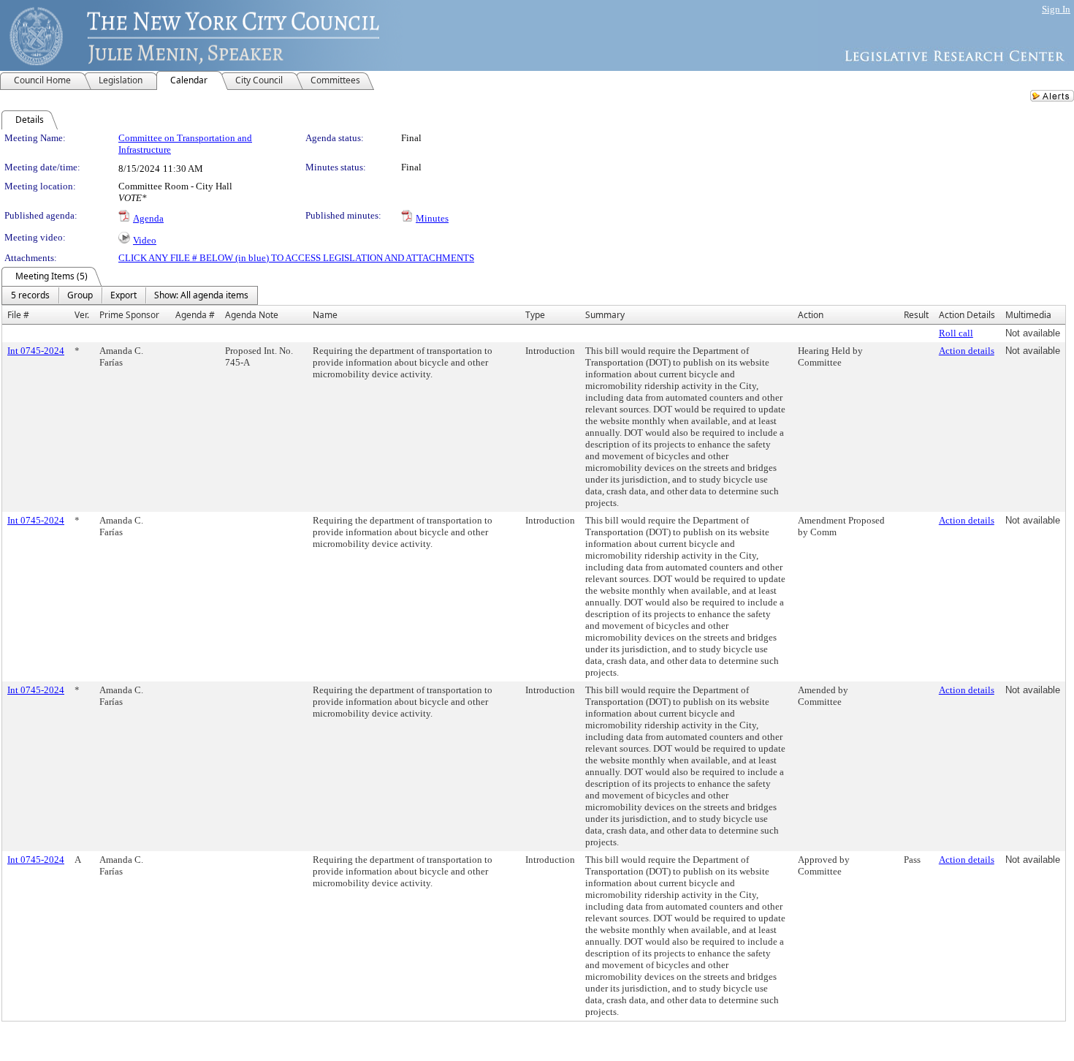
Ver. (82, 315)
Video (144, 240)
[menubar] (129, 295)
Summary (605, 315)
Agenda (148, 218)
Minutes (432, 218)
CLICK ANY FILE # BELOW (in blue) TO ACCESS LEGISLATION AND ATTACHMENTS (296, 257)
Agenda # (195, 315)
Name (325, 315)
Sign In (1056, 9)
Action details (966, 350)
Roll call (956, 333)
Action (810, 315)
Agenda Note (251, 315)
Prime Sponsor (129, 315)
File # (18, 315)
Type (535, 315)
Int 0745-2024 (35, 350)
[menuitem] (30, 295)
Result (916, 315)
